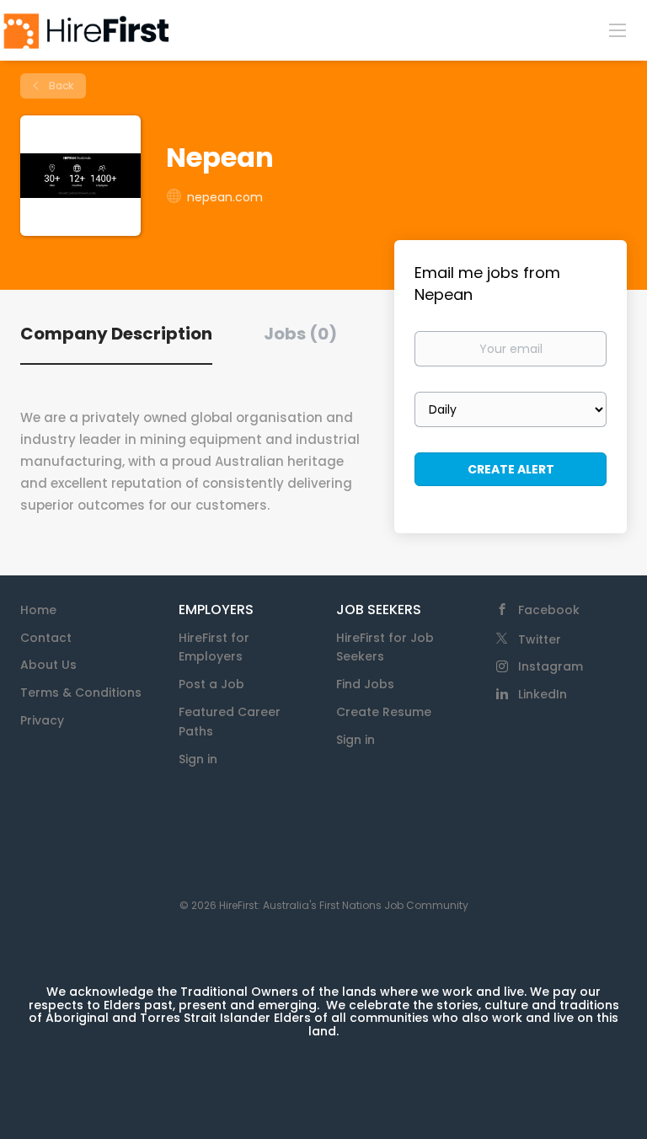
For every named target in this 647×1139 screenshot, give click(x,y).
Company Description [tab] (116, 333)
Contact (46, 637)
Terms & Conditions (81, 692)
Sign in (198, 759)
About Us (48, 664)
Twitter (539, 639)
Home (38, 610)
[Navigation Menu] (617, 29)
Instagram (550, 666)
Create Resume (383, 711)
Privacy (42, 720)
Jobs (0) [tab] (300, 333)
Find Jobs (365, 684)
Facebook (549, 610)
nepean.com (225, 197)
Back (59, 85)
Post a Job (211, 684)
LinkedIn (542, 694)
